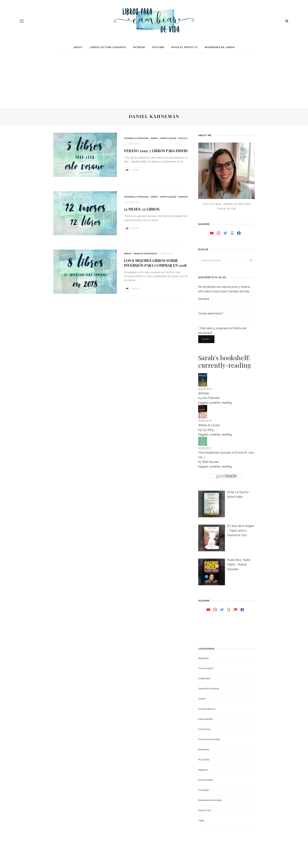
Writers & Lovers (209, 425)
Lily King (208, 430)
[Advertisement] (154, 77)
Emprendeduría (206, 709)
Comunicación (206, 668)
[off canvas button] (22, 21)
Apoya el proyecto (184, 47)
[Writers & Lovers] (202, 411)
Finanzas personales (145, 254)
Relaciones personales (210, 800)
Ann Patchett (211, 398)
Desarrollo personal (136, 138)
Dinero (154, 138)
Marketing (203, 749)
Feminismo (204, 729)
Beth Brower (210, 462)
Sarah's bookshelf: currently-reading (224, 361)
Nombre (203, 299)
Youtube (158, 47)
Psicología (184, 138)
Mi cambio (203, 759)
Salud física (204, 810)
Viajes (201, 820)
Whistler (203, 393)
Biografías (203, 658)
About (78, 47)
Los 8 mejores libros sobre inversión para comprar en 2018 (155, 263)
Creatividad (204, 678)
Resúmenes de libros (220, 47)
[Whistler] (202, 379)
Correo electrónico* (211, 313)
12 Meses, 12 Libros (142, 209)
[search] (287, 21)
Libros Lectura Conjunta (108, 47)
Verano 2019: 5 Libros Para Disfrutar (160, 150)
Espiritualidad (168, 138)
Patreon (139, 47)
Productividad (205, 780)
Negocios (203, 769)
